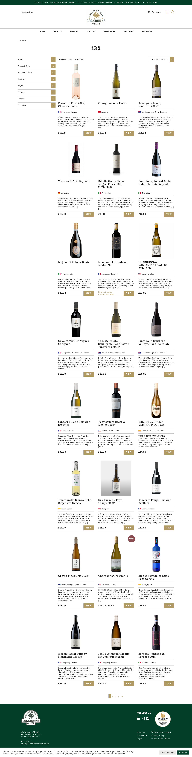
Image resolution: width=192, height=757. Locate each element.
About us (141, 732)
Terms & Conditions (160, 739)
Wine (42, 32)
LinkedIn (138, 718)
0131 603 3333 (27, 741)
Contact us (27, 12)
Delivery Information (161, 732)
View (88, 133)
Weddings (109, 32)
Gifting (91, 32)
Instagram (143, 718)
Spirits (58, 32)
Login (139, 739)
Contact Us (142, 735)
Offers (74, 32)
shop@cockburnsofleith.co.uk (35, 744)
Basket (167, 11)
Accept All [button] (183, 752)
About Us (147, 32)
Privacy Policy (157, 735)
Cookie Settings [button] (167, 752)
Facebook (148, 718)
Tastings (128, 32)
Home (20, 40)
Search (172, 11)
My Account (154, 12)
